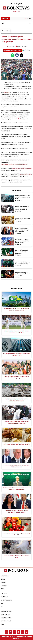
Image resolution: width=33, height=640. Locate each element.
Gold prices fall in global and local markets (17, 444)
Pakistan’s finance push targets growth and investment (21, 252)
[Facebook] (10, 632)
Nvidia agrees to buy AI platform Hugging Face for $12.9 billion (22, 274)
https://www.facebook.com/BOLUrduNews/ (14, 164)
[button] (12, 55)
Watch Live (16, 12)
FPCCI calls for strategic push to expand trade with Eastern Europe (22, 241)
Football (7, 30)
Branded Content (6, 611)
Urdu (2, 603)
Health (3, 579)
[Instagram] (22, 632)
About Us (4, 593)
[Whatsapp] (6, 632)
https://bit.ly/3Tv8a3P (25, 174)
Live (2, 606)
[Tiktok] (26, 632)
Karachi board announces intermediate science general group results (22, 208)
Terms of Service (6, 617)
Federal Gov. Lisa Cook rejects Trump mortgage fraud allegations (21, 230)
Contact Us (4, 597)
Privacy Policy (5, 614)
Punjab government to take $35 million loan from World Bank (22, 197)
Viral (2, 588)
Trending (4, 585)
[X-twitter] (14, 632)
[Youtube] (18, 632)
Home (3, 30)
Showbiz (3, 582)
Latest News (5, 576)
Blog (2, 624)
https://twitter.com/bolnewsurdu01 (21, 168)
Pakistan (6, 92)
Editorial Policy (6, 621)
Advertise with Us (6, 600)
